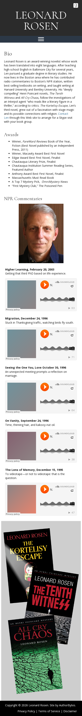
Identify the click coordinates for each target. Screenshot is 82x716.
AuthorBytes (67, 705)
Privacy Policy (26, 711)
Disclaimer (70, 711)
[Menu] (41, 39)
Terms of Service (49, 711)
